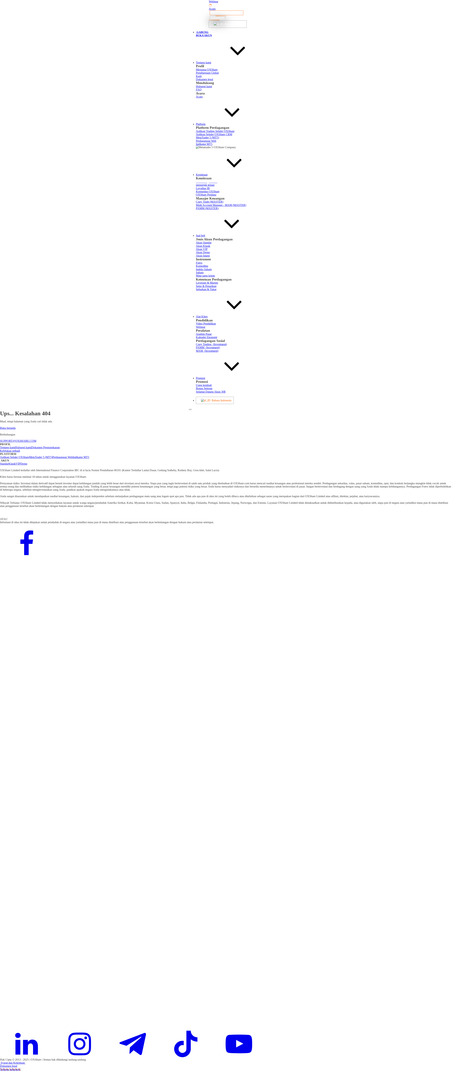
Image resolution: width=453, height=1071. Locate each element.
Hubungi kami (23, 447)
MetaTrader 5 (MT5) (40, 457)
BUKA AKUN (217, 17)
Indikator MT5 (81, 457)
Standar (4, 463)
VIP (18, 463)
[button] (226, 1)
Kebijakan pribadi (10, 450)
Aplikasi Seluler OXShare (14, 457)
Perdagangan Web (62, 457)
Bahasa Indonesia (233, 23)
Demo (23, 463)
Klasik (12, 463)
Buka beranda (8, 427)
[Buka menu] (190, 409)
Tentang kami (7, 447)
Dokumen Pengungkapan (45, 447)
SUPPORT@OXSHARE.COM (18, 440)
